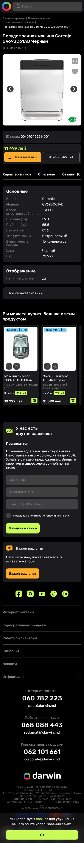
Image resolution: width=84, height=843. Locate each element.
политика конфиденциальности (49, 515)
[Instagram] (30, 594)
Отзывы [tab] (71, 174)
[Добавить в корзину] (34, 400)
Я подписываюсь (23, 528)
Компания (11, 651)
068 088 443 (42, 725)
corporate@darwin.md (42, 759)
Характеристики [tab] (17, 174)
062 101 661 (42, 752)
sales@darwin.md (42, 706)
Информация (14, 677)
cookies (42, 819)
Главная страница (14, 18)
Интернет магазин (18, 612)
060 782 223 (42, 698)
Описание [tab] (46, 174)
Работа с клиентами (20, 638)
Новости (10, 664)
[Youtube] (42, 593)
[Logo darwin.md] (6, 6)
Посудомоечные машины (18, 22)
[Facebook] (19, 594)
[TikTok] (53, 594)
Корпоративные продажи (24, 625)
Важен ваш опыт (22, 573)
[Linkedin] (65, 594)
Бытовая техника (39, 18)
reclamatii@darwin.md (42, 732)
